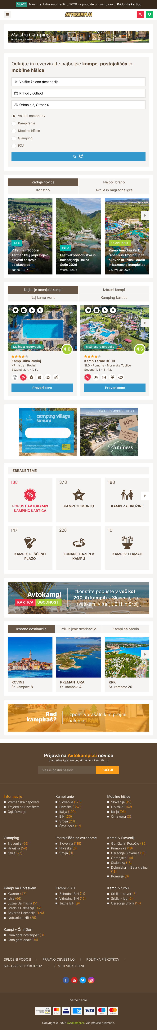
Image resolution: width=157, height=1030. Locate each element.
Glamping (25, 138)
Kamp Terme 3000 (99, 361)
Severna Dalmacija (26, 913)
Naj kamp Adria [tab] (43, 298)
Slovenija (70, 802)
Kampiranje (26, 123)
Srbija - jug (122, 898)
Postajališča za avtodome (76, 838)
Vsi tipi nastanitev (31, 116)
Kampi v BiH (65, 888)
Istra (14, 898)
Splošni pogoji (17, 959)
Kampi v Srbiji (118, 888)
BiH (65, 816)
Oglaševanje (17, 812)
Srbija (67, 821)
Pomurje (120, 876)
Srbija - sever (124, 894)
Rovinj (17, 682)
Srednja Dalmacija (25, 908)
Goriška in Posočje (128, 843)
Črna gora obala (23, 940)
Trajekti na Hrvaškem (24, 807)
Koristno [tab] (43, 190)
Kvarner (17, 894)
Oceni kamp (67, 349)
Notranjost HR (22, 918)
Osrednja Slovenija (128, 853)
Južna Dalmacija (23, 903)
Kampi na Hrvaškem (20, 888)
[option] (30, 236)
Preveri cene (42, 388)
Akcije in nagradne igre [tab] (114, 190)
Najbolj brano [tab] (114, 182)
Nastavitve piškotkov (23, 966)
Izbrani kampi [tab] (114, 290)
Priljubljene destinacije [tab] (78, 629)
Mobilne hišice (29, 131)
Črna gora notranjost (26, 935)
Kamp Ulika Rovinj (26, 361)
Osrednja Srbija (126, 903)
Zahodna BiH (72, 894)
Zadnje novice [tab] (43, 182)
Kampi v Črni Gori (18, 929)
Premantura (72, 682)
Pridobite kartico (129, 4)
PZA (21, 146)
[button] (149, 14)
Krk (112, 682)
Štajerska (121, 863)
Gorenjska (122, 858)
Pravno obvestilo (59, 959)
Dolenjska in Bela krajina (129, 869)
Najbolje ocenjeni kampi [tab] (43, 290)
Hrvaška (70, 807)
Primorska (122, 848)
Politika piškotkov (102, 959)
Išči (81, 156)
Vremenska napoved (23, 802)
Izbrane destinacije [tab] (31, 629)
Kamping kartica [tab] (114, 298)
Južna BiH (69, 903)
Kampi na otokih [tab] (126, 629)
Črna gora (70, 826)
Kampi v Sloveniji (120, 838)
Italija (67, 812)
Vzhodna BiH (72, 898)
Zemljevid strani (69, 966)
